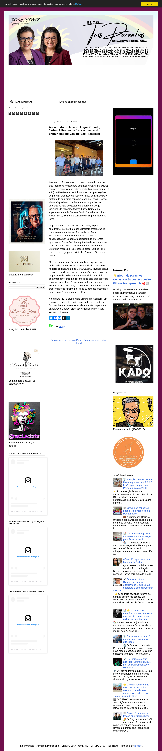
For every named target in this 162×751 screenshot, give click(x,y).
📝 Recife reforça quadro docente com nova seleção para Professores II (137, 536)
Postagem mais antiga (95, 340)
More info (79, 3)
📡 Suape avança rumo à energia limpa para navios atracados (136, 639)
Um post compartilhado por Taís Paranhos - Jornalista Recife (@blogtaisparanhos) (41, 511)
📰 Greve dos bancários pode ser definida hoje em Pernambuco (136, 511)
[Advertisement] (66, 80)
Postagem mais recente (63, 340)
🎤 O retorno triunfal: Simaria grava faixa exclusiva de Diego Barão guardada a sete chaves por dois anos (133, 585)
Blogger (138, 745)
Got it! (149, 3)
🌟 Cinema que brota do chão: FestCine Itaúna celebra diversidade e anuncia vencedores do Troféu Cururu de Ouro (131, 690)
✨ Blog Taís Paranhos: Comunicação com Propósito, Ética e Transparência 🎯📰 (132, 279)
